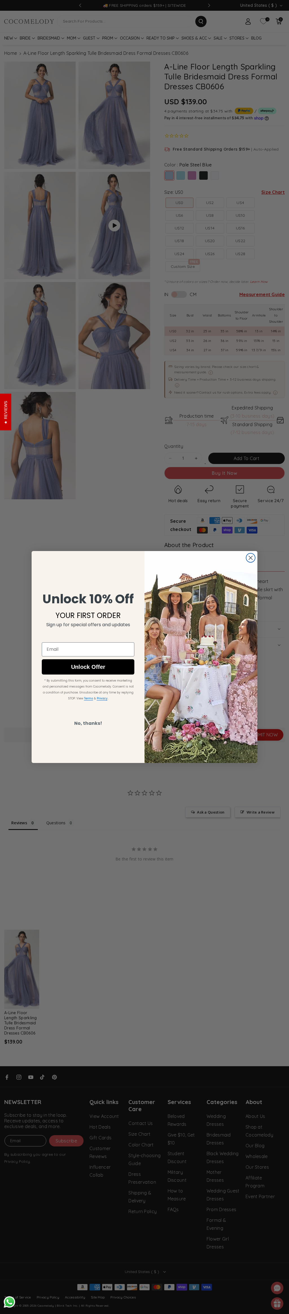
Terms (88, 698)
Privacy (102, 698)
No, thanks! (88, 723)
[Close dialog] (250, 557)
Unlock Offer (88, 667)
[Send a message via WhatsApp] (9, 1302)
